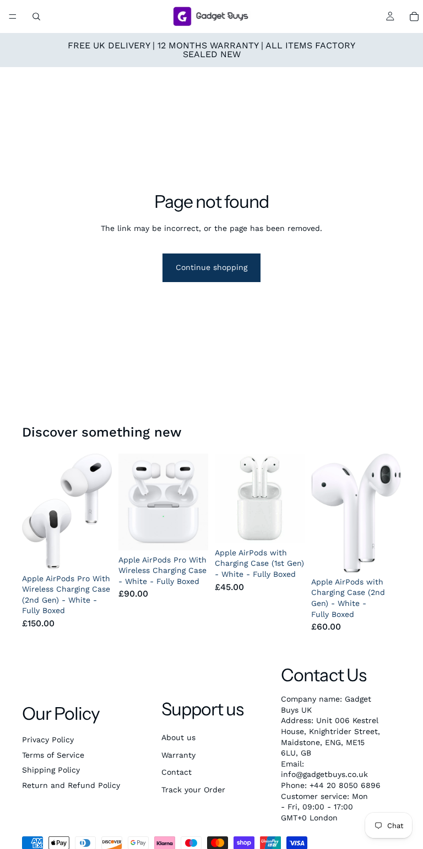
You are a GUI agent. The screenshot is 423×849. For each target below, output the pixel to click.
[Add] (95, 552)
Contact (176, 772)
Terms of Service (53, 755)
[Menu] (12, 16)
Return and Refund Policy (71, 785)
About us (178, 737)
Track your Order (193, 789)
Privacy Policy (48, 739)
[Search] (36, 16)
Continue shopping (211, 267)
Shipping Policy (51, 769)
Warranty (178, 755)
